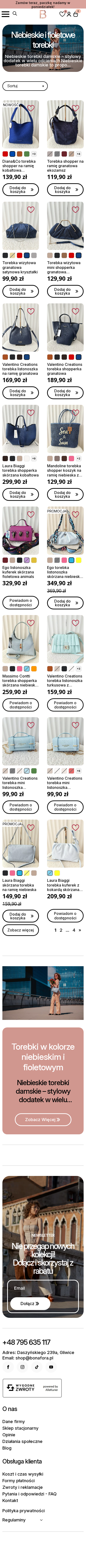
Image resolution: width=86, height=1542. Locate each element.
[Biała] (27, 458)
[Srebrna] (34, 255)
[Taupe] (50, 154)
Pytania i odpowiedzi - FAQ (29, 1494)
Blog (6, 1448)
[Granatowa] (27, 255)
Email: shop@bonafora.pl (27, 1358)
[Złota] (12, 255)
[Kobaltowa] (12, 154)
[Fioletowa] (27, 560)
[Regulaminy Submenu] (42, 1520)
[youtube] (51, 1367)
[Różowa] (71, 458)
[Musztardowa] (34, 560)
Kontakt (10, 1500)
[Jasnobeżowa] (19, 771)
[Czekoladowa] (19, 357)
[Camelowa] (19, 154)
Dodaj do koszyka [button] (18, 189)
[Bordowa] (64, 154)
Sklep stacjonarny (20, 1428)
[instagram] (22, 1367)
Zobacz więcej (20, 930)
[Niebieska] (71, 560)
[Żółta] (78, 560)
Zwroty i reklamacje (22, 1487)
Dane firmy (13, 1422)
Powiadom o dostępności (21, 602)
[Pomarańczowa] (34, 669)
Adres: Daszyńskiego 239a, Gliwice (38, 1352)
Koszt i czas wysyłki (22, 1474)
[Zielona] (27, 154)
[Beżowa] (50, 255)
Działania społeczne (22, 1441)
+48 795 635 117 (26, 1342)
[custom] (37, 1367)
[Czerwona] (5, 154)
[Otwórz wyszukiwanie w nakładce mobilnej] (14, 13)
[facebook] (8, 1367)
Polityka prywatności (23, 1510)
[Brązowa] (64, 458)
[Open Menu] (5, 14)
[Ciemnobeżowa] (71, 154)
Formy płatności (18, 1481)
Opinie (8, 1435)
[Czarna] (57, 154)
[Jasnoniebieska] (27, 771)
